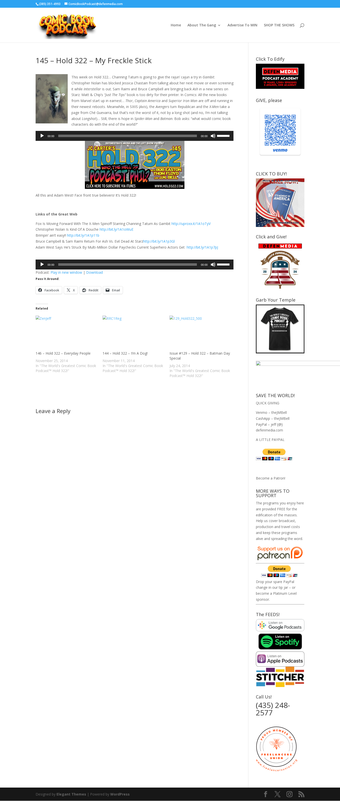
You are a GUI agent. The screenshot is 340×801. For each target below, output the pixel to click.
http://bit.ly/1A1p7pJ (202, 247)
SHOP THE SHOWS (279, 25)
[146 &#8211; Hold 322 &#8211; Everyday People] (67, 333)
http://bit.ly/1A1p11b (83, 235)
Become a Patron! (270, 478)
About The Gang (201, 25)
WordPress (120, 794)
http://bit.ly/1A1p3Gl (159, 241)
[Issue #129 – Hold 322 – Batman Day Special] (200, 333)
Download (94, 272)
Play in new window (66, 272)
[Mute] (213, 135)
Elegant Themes (71, 794)
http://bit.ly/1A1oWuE (116, 229)
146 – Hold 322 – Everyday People (63, 353)
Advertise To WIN (242, 25)
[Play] (42, 135)
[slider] (224, 135)
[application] (134, 136)
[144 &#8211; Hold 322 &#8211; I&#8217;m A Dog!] (134, 333)
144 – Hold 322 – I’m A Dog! (125, 353)
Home (176, 25)
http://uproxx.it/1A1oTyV (191, 223)
